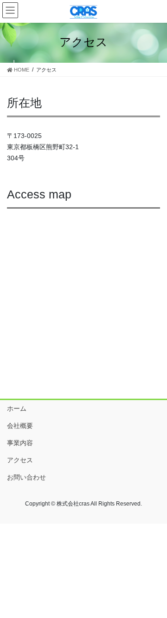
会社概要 (20, 425)
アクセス (20, 460)
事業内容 (20, 443)
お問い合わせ (26, 477)
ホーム (16, 408)
